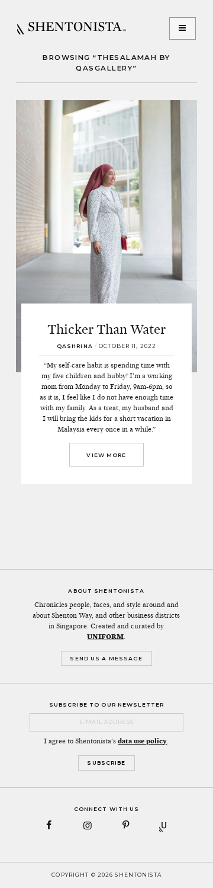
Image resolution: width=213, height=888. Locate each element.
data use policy (142, 741)
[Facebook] (49, 825)
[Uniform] (164, 825)
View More (106, 455)
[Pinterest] (126, 825)
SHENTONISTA (71, 28)
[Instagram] (87, 825)
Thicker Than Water (106, 329)
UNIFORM (105, 637)
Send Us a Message (106, 658)
